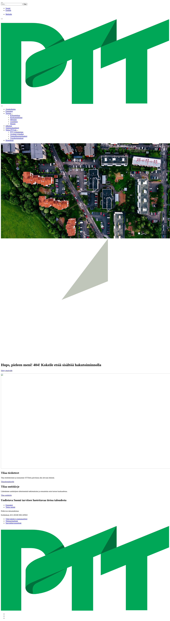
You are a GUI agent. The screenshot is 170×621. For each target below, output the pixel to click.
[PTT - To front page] (85, 103)
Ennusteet (9, 505)
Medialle (9, 14)
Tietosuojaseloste (12, 521)
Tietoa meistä (10, 507)
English (8, 10)
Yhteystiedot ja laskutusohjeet (16, 519)
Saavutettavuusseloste (13, 523)
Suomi (8, 8)
